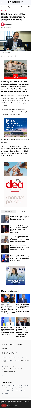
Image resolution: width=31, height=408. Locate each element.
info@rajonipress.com (9, 372)
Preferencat (11, 405)
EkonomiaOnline (6, 391)
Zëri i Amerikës (25, 385)
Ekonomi (23, 7)
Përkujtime (4, 349)
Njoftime (12, 344)
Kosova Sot (15, 391)
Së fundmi (3, 7)
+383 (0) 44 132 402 (9, 366)
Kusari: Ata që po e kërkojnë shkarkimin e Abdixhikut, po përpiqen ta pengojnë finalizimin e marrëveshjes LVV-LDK (8, 308)
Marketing (19, 357)
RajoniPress (8, 24)
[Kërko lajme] (29, 2)
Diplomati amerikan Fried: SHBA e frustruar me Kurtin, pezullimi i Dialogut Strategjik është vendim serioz (22, 332)
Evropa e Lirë (13, 388)
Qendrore (17, 7)
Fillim (2, 11)
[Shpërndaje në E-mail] (11, 56)
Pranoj (4, 405)
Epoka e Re (22, 391)
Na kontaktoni (12, 357)
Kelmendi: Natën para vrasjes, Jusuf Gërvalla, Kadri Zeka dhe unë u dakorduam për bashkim (19, 247)
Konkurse (4, 344)
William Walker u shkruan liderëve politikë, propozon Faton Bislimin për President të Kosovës (19, 218)
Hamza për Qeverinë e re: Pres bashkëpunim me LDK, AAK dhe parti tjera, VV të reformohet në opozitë (22, 307)
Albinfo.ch (21, 388)
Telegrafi (4, 385)
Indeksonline (5, 388)
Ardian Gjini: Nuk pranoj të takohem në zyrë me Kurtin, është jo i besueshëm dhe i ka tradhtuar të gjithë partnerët (19, 257)
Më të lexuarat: (8, 211)
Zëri (19, 385)
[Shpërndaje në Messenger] (8, 56)
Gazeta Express (12, 385)
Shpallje (19, 344)
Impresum (4, 357)
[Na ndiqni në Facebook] (2, 375)
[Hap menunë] (1, 2)
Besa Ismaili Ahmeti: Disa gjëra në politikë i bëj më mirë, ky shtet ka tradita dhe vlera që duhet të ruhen (7, 331)
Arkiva (25, 357)
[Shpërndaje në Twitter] (4, 56)
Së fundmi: (22, 211)
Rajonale (10, 7)
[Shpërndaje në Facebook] (1, 56)
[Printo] (15, 56)
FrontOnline (5, 393)
